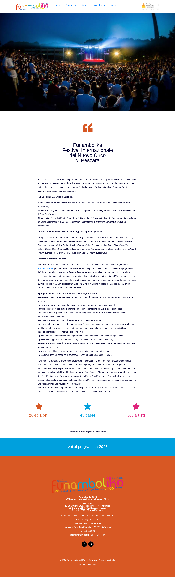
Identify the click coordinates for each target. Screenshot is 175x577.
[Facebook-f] (84, 544)
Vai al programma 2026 (88, 447)
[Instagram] (91, 544)
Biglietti (85, 5)
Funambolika (99, 5)
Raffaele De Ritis (45, 268)
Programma (71, 5)
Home (57, 5)
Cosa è (113, 5)
